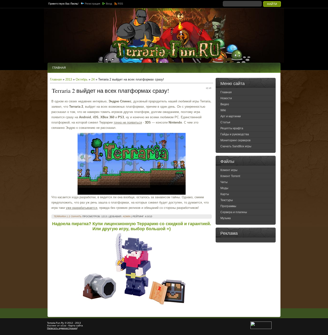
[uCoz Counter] (261, 328)
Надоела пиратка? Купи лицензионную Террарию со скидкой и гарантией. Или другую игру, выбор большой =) (131, 226)
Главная (56, 79)
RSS (120, 3)
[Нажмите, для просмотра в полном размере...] (132, 193)
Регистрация (92, 3)
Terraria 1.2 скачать (68, 216)
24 (93, 79)
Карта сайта (75, 325)
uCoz (63, 325)
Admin (126, 216)
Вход (109, 3)
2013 (68, 79)
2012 (70, 323)
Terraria (51, 323)
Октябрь (82, 79)
